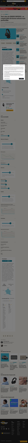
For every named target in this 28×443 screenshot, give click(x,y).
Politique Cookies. (7, 72)
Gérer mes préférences (7, 78)
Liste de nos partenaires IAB (7, 76)
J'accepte (21, 78)
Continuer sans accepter (22, 65)
